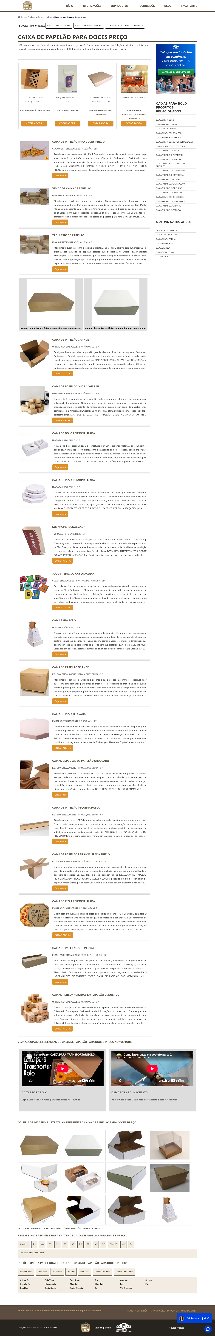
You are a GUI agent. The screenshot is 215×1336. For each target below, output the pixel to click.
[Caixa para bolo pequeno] (170, 1145)
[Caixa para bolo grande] (126, 1178)
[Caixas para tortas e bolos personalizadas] (170, 1210)
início (69, 6)
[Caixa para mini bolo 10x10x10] (83, 1210)
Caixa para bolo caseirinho (59, 25)
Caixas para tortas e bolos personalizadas (125, 25)
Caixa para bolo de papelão (170, 184)
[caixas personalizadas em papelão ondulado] (34, 1021)
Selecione (24, 1244)
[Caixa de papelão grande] (34, 693)
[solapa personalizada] (34, 553)
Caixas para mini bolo (167, 129)
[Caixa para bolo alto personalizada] (83, 1145)
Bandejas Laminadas (167, 235)
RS (80, 1244)
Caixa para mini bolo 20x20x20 (88, 25)
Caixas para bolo (165, 120)
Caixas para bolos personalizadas (174, 142)
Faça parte (189, 6)
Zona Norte (42, 1272)
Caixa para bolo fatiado (168, 210)
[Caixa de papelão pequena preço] (34, 834)
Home (130, 1311)
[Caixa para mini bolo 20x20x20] (39, 1210)
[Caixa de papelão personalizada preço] (34, 881)
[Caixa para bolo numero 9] (39, 1145)
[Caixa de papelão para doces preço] (51, 302)
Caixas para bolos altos (168, 133)
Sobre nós (147, 6)
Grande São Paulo (102, 1272)
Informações (92, 6)
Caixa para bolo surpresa (170, 175)
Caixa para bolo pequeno (169, 188)
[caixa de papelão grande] (34, 366)
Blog (168, 6)
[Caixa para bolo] (34, 647)
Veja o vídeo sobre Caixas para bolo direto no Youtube (51, 1099)
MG (42, 1244)
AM (123, 1244)
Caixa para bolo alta (166, 124)
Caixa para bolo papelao (169, 193)
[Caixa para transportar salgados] (126, 1210)
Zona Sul (71, 1272)
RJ (34, 1244)
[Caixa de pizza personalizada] (34, 506)
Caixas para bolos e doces (170, 197)
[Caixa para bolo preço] (39, 1178)
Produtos (121, 6)
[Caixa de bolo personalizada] (34, 459)
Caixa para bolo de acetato (170, 201)
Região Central (26, 1272)
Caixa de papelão (165, 252)
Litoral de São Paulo (124, 1272)
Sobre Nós (141, 1311)
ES (50, 1244)
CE (103, 1244)
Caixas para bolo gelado (169, 137)
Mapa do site (188, 1311)
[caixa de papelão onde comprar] (34, 413)
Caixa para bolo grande (168, 206)
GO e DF (113, 1244)
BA (95, 1244)
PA (131, 1244)
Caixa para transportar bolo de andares (173, 165)
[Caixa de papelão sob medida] (34, 974)
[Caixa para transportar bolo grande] (126, 1145)
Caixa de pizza (163, 248)
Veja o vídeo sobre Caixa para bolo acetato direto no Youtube (144, 1099)
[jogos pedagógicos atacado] (34, 600)
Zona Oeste (57, 1272)
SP (57, 1244)
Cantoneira (162, 257)
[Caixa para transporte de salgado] (83, 1178)
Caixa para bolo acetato (168, 179)
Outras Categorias (173, 221)
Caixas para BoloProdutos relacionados (171, 107)
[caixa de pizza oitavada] (34, 740)
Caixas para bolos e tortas (170, 146)
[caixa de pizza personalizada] (34, 927)
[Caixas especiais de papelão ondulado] (34, 787)
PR (65, 1244)
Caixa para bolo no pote (168, 159)
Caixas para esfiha (165, 239)
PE (88, 1244)
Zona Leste (85, 1272)
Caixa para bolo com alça (169, 151)
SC (72, 1244)
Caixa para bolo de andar (169, 155)
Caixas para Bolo (165, 243)
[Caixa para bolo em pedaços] (170, 1178)
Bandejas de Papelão (167, 230)
